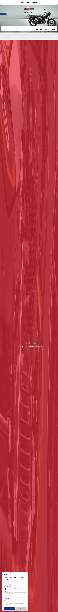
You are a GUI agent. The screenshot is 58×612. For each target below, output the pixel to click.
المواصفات (53, 29)
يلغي (9, 608)
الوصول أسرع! (31, 343)
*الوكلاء (5, 596)
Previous (2, 345)
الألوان (46, 29)
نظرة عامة (35, 29)
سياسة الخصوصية (16, 600)
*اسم (5, 581)
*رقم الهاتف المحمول (8, 586)
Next (55, 345)
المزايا (41, 29)
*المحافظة (6, 591)
